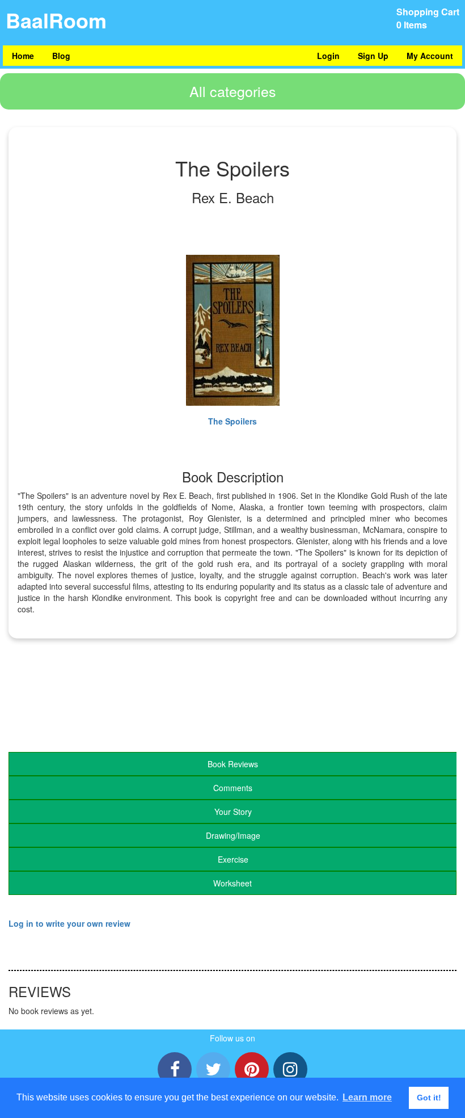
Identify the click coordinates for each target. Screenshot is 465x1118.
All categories (232, 91)
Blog (61, 55)
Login (328, 55)
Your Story (233, 811)
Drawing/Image (233, 835)
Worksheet (232, 883)
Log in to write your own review (69, 923)
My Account (430, 55)
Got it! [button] (429, 1097)
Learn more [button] (367, 1097)
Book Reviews (233, 764)
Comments (232, 787)
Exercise (233, 859)
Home (23, 55)
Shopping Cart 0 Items (427, 18)
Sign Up (373, 55)
